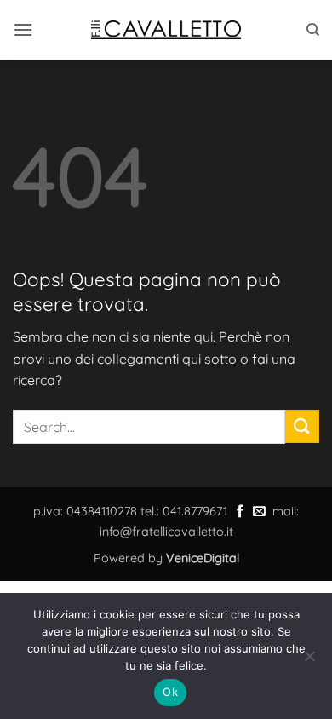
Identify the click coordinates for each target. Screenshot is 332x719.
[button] (23, 29)
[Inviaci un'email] (259, 512)
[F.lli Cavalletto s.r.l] (166, 29)
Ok (170, 692)
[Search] (312, 30)
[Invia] (302, 426)
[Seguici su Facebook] (240, 512)
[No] (309, 661)
